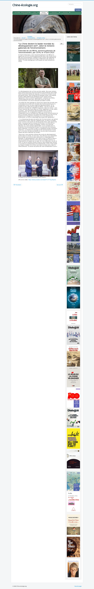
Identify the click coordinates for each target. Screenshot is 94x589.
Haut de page (78, 586)
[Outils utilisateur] (62, 44)
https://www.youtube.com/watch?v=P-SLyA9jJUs (42, 180)
